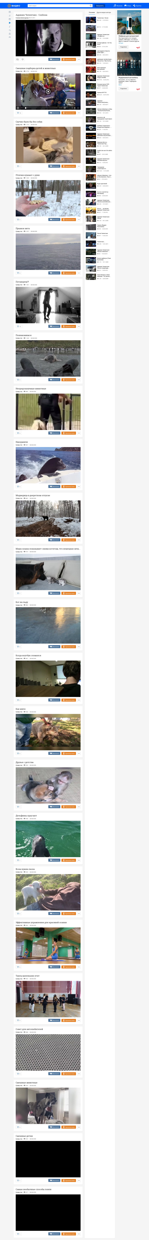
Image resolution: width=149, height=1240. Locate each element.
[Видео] (10, 23)
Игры (129, 6)
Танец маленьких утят (28, 976)
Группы (138, 6)
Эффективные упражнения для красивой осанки (41, 922)
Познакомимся (24, 335)
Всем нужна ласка (25, 869)
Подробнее (123, 47)
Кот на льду (22, 602)
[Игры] (10, 37)
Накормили (22, 442)
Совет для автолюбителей (29, 1029)
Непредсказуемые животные (31, 388)
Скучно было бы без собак (29, 122)
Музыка (119, 6)
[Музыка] (10, 26)
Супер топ (19, 71)
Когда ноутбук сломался (28, 655)
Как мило (21, 709)
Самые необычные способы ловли (33, 1189)
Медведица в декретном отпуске (33, 495)
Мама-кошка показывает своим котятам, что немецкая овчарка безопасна (48, 549)
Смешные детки (24, 1136)
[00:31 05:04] (48, 38)
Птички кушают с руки (28, 175)
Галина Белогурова (22, 18)
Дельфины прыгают (26, 815)
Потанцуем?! (22, 282)
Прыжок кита (23, 228)
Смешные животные (26, 1082)
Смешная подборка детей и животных (36, 68)
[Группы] (10, 30)
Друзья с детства (24, 762)
